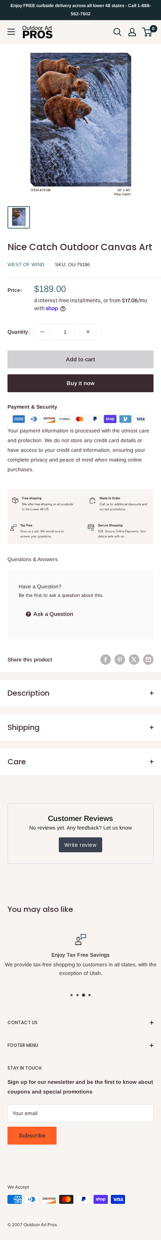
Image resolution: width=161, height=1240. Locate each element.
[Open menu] (11, 32)
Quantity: (18, 332)
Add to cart (80, 359)
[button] (147, 32)
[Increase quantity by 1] (88, 332)
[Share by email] (148, 659)
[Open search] (117, 32)
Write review (80, 845)
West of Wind (25, 264)
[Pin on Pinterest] (120, 659)
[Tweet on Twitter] (134, 659)
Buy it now (80, 383)
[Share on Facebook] (105, 659)
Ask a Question (52, 614)
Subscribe (32, 1135)
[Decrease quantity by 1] (42, 332)
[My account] (132, 32)
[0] (147, 32)
